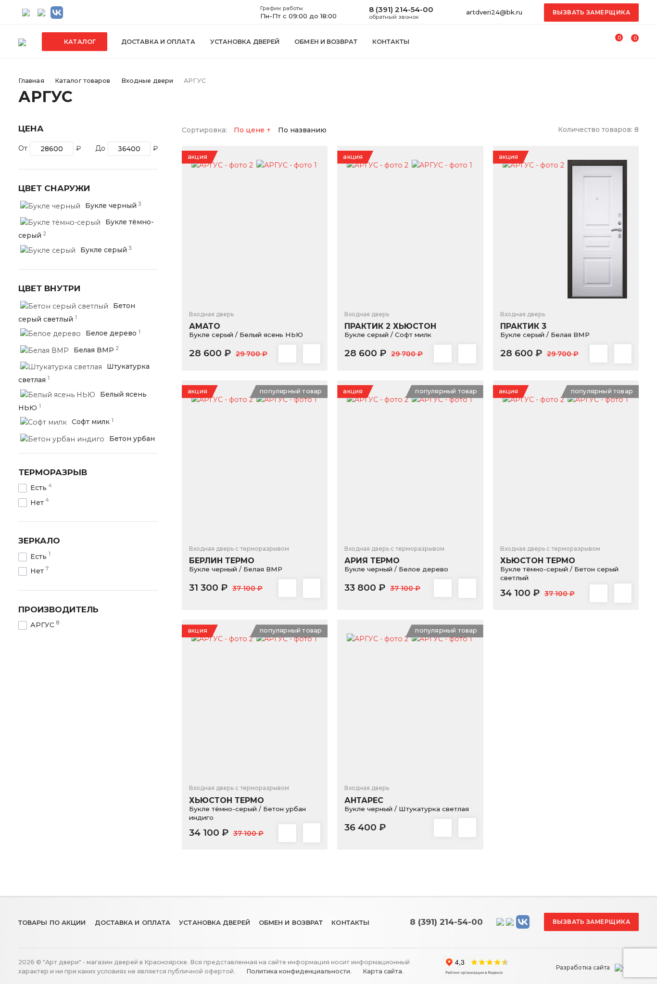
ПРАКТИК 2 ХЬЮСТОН (390, 325)
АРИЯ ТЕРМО (396, 559)
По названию (302, 130)
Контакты (391, 41)
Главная (31, 80)
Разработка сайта (583, 968)
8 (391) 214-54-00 (401, 9)
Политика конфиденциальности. (298, 971)
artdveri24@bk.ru (494, 12)
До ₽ (126, 148)
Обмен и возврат (325, 41)
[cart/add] (312, 353)
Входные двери (147, 80)
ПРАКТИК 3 (545, 325)
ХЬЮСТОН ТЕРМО (559, 563)
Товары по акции (52, 922)
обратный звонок (394, 16)
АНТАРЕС (406, 798)
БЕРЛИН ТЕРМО (239, 559)
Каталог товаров (83, 80)
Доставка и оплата (158, 41)
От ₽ (49, 148)
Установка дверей (245, 41)
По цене (250, 130)
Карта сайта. (382, 971)
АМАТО (246, 325)
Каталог (79, 41)
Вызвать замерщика (592, 12)
